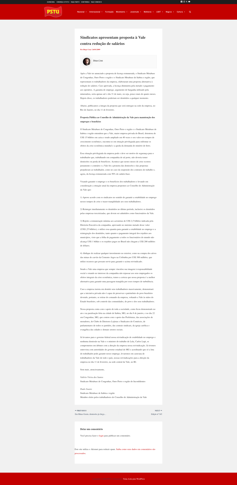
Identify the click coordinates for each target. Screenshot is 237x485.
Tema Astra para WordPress (134, 478)
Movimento (120, 12)
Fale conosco (96, 2)
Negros (169, 12)
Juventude (134, 12)
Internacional (94, 12)
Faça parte (75, 2)
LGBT (158, 12)
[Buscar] (190, 12)
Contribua (85, 2)
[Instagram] (184, 2)
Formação (109, 12)
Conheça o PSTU (63, 2)
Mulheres (147, 12)
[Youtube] (189, 2)
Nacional (80, 12)
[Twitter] (187, 2)
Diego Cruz (98, 60)
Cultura (180, 12)
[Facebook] (181, 2)
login (101, 435)
